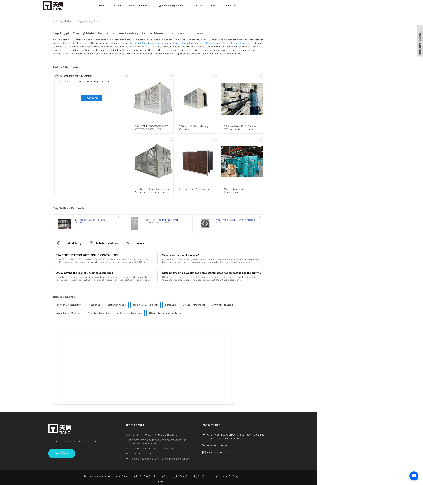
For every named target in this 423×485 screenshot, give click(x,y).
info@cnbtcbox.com (218, 452)
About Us (196, 5)
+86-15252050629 (217, 445)
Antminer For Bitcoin (223, 304)
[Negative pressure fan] (260, 217)
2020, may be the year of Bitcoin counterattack (84, 273)
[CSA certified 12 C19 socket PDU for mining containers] (242, 99)
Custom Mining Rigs (166, 43)
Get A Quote (61, 453)
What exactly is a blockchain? (180, 255)
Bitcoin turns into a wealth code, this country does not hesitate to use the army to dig (212, 273)
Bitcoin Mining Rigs (233, 43)
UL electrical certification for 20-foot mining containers (152, 190)
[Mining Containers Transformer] (242, 161)
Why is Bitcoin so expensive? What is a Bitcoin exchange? (158, 458)
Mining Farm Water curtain (195, 189)
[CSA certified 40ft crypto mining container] (73, 75)
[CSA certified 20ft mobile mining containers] (215, 76)
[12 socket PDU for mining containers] (64, 223)
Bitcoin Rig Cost (194, 476)
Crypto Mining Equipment (170, 5)
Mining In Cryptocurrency (68, 304)
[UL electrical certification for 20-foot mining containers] (152, 161)
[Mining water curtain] (215, 139)
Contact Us (229, 5)
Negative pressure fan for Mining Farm (235, 221)
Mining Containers (139, 5)
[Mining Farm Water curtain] (197, 161)
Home (102, 5)
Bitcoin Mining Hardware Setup (165, 313)
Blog (213, 5)
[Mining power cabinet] (190, 217)
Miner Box (170, 304)
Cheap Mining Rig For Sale (134, 476)
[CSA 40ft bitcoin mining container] (126, 76)
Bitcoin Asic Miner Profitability (198, 43)
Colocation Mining (116, 304)
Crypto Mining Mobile (194, 304)
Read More (92, 98)
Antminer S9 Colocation (129, 313)
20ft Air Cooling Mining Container (193, 128)
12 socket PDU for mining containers (90, 221)
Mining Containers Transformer (235, 190)
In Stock (117, 5)
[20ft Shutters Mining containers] (171, 76)
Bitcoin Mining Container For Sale (220, 476)
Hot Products (86, 476)
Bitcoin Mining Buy (158, 476)
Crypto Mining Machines (68, 313)
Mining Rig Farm (177, 476)
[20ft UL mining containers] (171, 139)
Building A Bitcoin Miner (145, 304)
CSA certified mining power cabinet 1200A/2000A (161, 221)
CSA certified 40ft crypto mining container (85, 81)
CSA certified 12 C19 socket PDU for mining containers (240, 128)
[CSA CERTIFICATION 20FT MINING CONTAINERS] (152, 99)
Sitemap (98, 476)
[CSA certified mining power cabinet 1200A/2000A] (134, 223)
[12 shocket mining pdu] (119, 217)
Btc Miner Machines (141, 43)
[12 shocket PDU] (260, 76)
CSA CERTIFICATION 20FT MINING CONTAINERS (151, 128)
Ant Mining (94, 304)
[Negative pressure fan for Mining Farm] (205, 223)
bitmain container (112, 476)
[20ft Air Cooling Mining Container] (197, 99)
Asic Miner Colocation (99, 313)
